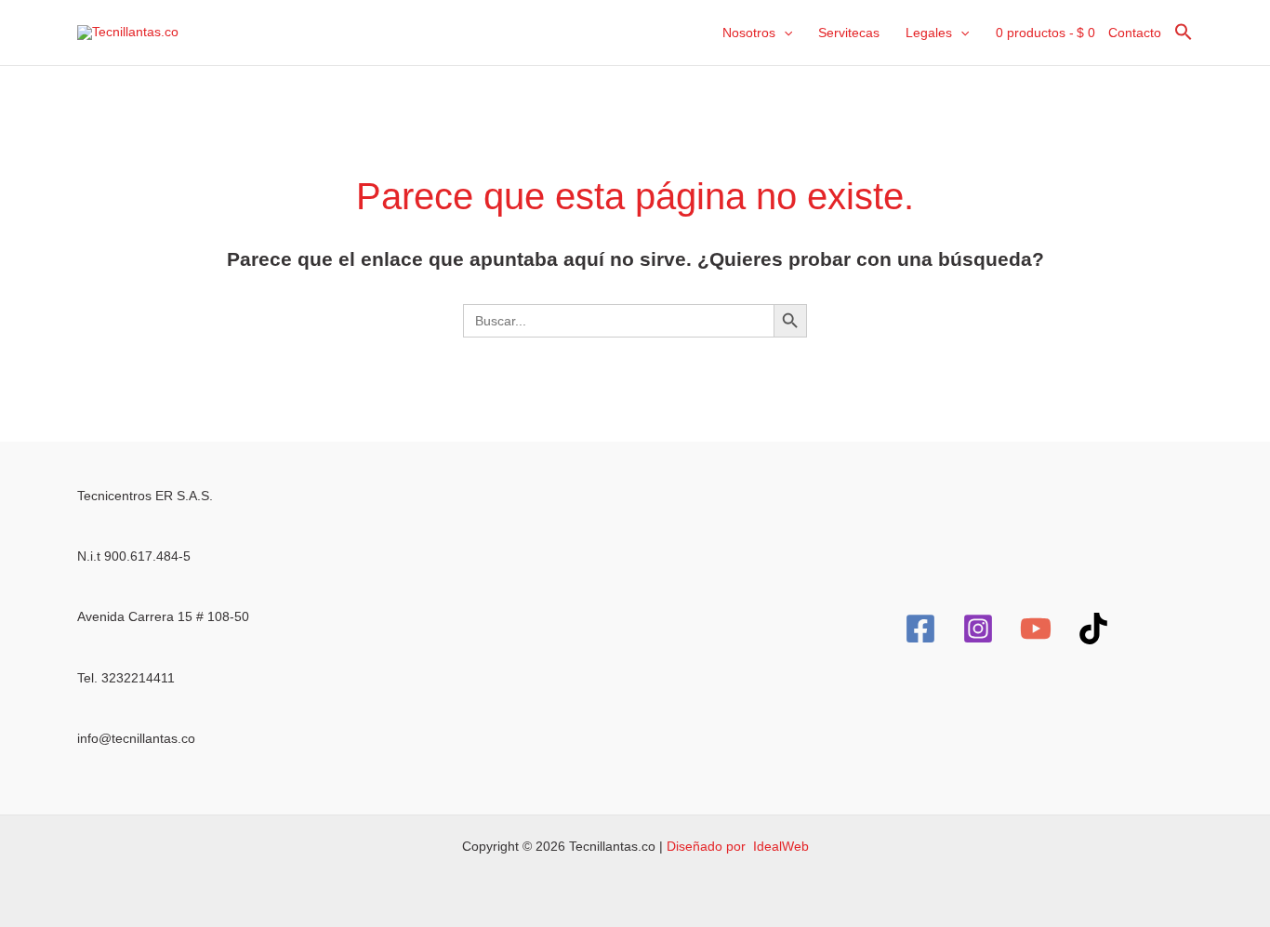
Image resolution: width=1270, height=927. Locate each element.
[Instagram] (978, 628)
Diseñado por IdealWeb (738, 846)
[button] (783, 32)
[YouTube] (1035, 628)
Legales (929, 32)
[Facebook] (920, 628)
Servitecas (849, 32)
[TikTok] (1093, 628)
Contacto (1134, 32)
